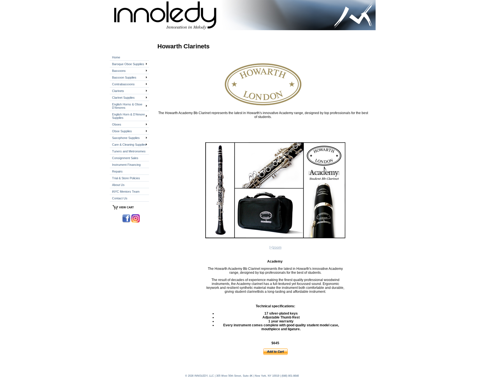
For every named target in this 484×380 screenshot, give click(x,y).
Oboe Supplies (122, 131)
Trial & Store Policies (126, 178)
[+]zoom (275, 247)
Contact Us (119, 198)
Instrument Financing (126, 164)
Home (116, 57)
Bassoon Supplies (124, 77)
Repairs (117, 171)
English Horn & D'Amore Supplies (128, 116)
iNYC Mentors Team (125, 191)
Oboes (116, 124)
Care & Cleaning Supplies (129, 144)
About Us (118, 185)
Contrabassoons (123, 84)
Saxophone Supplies (126, 138)
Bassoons (119, 70)
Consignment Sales (125, 158)
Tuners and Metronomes (129, 151)
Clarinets (118, 91)
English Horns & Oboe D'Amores (127, 106)
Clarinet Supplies (123, 97)
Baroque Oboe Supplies (128, 64)
